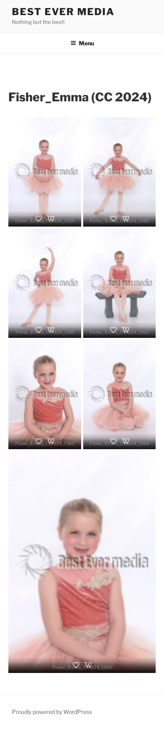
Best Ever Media (63, 11)
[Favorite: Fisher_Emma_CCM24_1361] (39, 330)
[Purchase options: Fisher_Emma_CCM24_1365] (88, 665)
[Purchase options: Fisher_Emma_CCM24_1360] (125, 219)
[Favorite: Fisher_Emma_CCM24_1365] (76, 665)
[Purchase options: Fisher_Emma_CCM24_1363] (51, 441)
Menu (86, 43)
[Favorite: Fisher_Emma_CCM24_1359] (39, 219)
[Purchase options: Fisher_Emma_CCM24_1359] (51, 219)
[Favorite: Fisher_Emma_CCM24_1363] (39, 441)
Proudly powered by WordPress (52, 711)
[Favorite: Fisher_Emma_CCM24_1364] (113, 441)
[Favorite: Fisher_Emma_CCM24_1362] (113, 330)
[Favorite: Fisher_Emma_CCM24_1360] (113, 219)
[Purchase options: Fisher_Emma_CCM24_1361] (51, 330)
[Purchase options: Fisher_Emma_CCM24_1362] (125, 330)
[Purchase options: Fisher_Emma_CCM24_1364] (125, 441)
